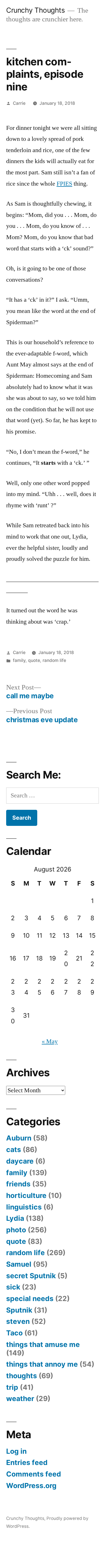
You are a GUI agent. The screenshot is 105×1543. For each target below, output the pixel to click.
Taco (14, 1333)
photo (16, 1230)
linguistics (24, 1207)
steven (18, 1321)
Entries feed (27, 1462)
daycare (20, 1161)
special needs (29, 1298)
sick (13, 1287)
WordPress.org (31, 1485)
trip (12, 1387)
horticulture (26, 1195)
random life (54, 660)
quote (34, 660)
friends (18, 1184)
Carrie (19, 103)
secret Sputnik (31, 1275)
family (19, 660)
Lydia (15, 1218)
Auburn (18, 1138)
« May (50, 1041)
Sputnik (19, 1310)
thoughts (21, 1375)
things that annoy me (42, 1364)
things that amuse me (43, 1344)
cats (13, 1149)
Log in (16, 1451)
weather (20, 1398)
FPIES (64, 184)
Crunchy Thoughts (35, 10)
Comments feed (33, 1474)
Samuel (18, 1264)
